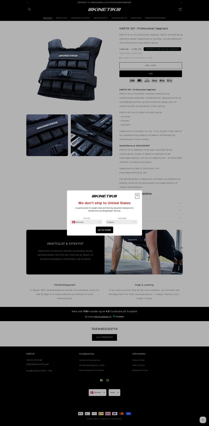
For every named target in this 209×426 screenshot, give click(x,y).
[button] (137, 196)
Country (86, 218)
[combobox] (78, 222)
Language (122, 218)
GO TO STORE (104, 230)
